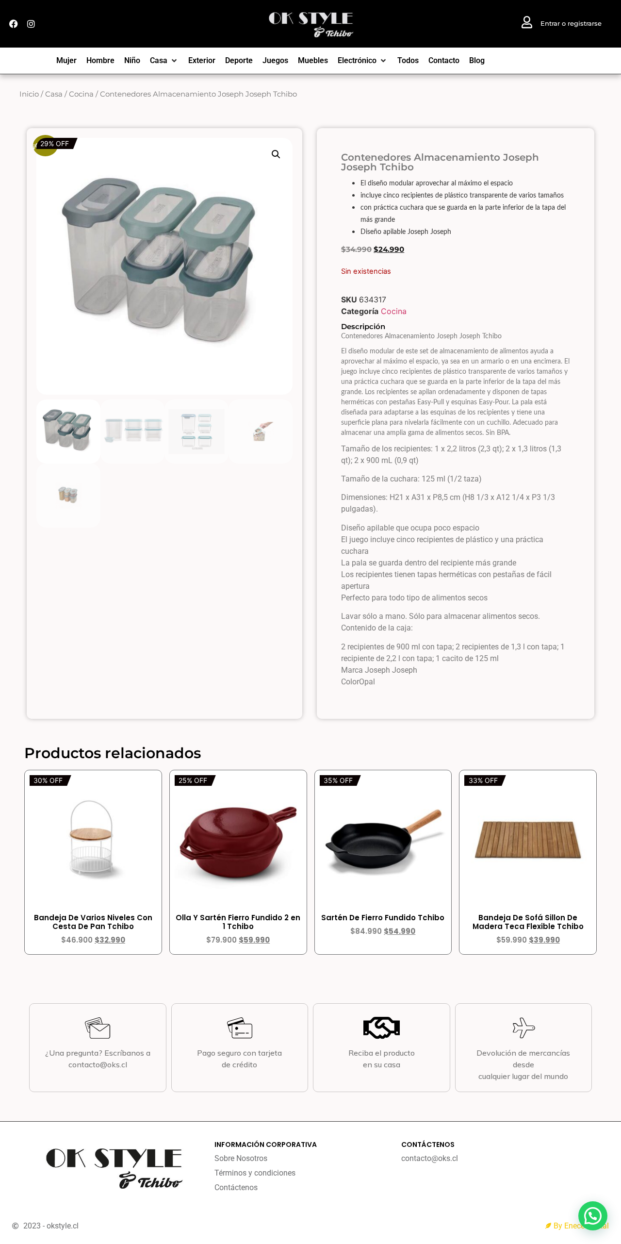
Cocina (81, 94)
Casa (54, 94)
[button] (276, 154)
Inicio (29, 94)
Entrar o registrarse (571, 23)
